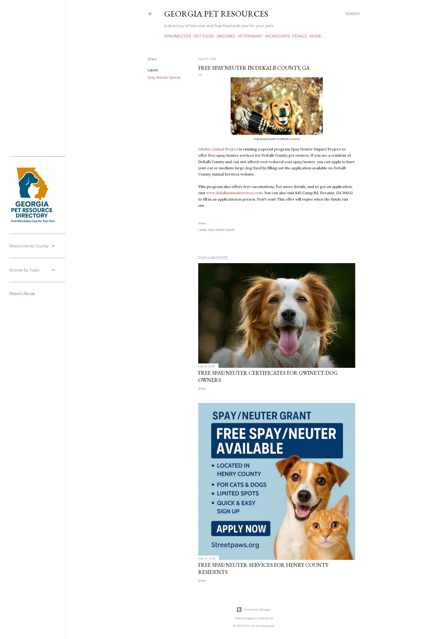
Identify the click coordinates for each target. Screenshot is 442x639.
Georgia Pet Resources (216, 13)
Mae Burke (266, 618)
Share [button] (152, 59)
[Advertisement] (32, 78)
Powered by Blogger (257, 609)
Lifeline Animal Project (218, 149)
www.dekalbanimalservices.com (234, 192)
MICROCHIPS (277, 36)
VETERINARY (250, 36)
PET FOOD (204, 36)
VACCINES (226, 36)
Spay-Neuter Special (164, 77)
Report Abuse (22, 293)
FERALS (299, 36)
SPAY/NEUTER (177, 36)
